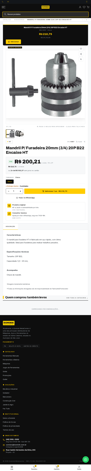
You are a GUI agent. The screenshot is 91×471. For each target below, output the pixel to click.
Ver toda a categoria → (77, 298)
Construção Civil (9, 401)
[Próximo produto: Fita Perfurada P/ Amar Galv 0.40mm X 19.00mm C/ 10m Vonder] (86, 19)
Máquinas (6, 364)
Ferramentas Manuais (11, 356)
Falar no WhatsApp (27, 198)
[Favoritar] (81, 49)
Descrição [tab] (10, 226)
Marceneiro (7, 397)
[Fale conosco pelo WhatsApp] (85, 459)
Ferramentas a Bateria (11, 360)
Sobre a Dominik (9, 418)
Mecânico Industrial (10, 389)
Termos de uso (8, 430)
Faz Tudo (6, 409)
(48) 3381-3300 (4, 1)
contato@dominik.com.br (16, 445)
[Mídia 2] (19, 133)
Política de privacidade (11, 426)
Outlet (5, 379)
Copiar (80, 141)
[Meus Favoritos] (84, 7)
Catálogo (7, 19)
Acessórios (19, 19)
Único (10, 181)
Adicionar (15, 42)
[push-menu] (3, 7)
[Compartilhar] (81, 54)
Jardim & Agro (8, 405)
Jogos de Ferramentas (11, 367)
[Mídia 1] (10, 133)
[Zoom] (81, 59)
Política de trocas (9, 422)
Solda (5, 371)
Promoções (7, 375)
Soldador (6, 393)
